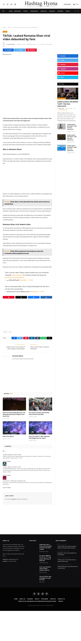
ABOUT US (22, 599)
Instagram (17, 11)
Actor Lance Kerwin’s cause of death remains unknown (45, 568)
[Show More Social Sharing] (38, 50)
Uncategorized (61, 98)
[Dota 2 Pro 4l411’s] (14, 427)
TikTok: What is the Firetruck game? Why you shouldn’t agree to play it (67, 547)
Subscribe (67, 4)
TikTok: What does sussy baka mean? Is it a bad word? (68, 567)
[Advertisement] (40, 20)
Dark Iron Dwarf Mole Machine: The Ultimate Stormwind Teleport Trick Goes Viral (14, 414)
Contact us (61, 599)
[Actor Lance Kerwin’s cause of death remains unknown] (33, 569)
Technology (34, 11)
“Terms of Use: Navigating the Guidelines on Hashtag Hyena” (37, 601)
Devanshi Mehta (11, 44)
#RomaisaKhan (17, 275)
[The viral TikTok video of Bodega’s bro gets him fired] (33, 579)
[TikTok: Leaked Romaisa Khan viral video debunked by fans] (27, 70)
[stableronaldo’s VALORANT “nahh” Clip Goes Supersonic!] (67, 93)
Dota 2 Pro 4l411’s (8, 436)
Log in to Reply (7, 461)
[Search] (78, 11)
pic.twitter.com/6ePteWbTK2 (14, 278)
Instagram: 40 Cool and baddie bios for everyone (67, 553)
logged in (14, 499)
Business (52, 11)
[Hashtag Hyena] (40, 4)
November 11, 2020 (26, 280)
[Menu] (3, 11)
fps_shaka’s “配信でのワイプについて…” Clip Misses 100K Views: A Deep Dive (45, 558)
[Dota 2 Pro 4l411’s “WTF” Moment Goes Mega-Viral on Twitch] (40, 427)
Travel (68, 11)
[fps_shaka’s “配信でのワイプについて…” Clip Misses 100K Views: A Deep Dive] (33, 558)
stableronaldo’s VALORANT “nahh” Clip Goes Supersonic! (67, 104)
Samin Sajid (61, 108)
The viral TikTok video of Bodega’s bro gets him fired (45, 578)
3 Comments (41, 44)
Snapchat (44, 11)
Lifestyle (53, 599)
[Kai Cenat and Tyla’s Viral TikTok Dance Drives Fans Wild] (40, 404)
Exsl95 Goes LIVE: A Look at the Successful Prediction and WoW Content (45, 547)
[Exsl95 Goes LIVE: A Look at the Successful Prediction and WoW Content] (33, 547)
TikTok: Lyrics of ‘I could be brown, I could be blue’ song (67, 560)
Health (37, 599)
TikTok (25, 11)
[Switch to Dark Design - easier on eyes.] (75, 11)
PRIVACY (60, 601)
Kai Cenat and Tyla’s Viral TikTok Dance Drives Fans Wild (39, 413)
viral (10, 332)
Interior (60, 11)
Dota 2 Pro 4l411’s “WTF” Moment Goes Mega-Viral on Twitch (39, 437)
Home (10, 11)
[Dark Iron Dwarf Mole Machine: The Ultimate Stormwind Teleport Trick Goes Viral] (14, 404)
